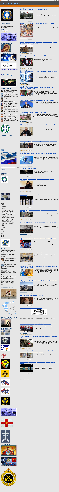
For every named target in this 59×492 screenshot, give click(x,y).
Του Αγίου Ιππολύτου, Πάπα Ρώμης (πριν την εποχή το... (8, 209)
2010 (2, 236)
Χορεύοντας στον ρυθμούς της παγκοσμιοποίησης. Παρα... (8, 220)
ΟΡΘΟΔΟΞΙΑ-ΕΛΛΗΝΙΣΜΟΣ (4, 263)
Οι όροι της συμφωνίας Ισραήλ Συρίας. (5, 254)
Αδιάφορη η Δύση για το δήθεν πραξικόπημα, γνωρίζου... (8, 210)
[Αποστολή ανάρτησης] (27, 53)
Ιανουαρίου (3, 227)
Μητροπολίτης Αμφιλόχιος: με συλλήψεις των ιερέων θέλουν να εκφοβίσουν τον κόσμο (10, 100)
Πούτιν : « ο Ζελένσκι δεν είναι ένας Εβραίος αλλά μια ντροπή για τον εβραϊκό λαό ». (38, 100)
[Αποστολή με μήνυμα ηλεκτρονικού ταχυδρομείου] (28, 21)
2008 (2, 237)
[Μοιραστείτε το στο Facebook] (31, 21)
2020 (2, 229)
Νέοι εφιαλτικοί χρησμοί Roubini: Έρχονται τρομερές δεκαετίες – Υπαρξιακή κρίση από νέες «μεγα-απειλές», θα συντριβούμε (11, 103)
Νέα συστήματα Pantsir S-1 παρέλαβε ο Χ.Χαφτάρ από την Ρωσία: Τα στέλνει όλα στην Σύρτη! (11, 96)
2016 (2, 232)
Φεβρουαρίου (3, 226)
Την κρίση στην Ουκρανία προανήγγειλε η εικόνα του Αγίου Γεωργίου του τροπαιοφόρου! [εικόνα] (10, 116)
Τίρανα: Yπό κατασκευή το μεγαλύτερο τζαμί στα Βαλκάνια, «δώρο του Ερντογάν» (10, 93)
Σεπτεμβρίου (3, 206)
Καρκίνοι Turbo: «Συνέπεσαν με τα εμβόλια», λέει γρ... (7, 211)
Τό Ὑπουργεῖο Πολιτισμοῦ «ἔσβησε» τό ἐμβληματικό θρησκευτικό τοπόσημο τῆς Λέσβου (10, 258)
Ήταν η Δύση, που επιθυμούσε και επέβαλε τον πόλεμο (31, 295)
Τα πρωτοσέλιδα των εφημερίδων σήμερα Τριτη (6, 250)
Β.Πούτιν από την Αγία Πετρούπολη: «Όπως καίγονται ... (8, 214)
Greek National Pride (4, 268)
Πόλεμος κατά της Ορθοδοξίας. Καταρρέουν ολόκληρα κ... (8, 216)
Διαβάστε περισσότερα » (23, 38)
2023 (2, 203)
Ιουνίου (3, 208)
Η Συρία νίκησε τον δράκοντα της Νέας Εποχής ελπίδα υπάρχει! (33, 9)
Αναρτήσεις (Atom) (26, 379)
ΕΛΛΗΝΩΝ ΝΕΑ (11, 3)
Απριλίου (3, 225)
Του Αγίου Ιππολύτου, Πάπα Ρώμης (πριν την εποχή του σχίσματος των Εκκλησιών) (38, 23)
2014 (2, 233)
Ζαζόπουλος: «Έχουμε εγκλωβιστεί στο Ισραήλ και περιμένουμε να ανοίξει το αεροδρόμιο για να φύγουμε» (8, 277)
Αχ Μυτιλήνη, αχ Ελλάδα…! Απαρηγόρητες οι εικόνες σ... (8, 223)
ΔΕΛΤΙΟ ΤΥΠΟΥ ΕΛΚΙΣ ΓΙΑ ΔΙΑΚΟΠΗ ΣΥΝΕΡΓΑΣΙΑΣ (31, 308)
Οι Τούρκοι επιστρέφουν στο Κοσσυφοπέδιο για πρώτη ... (8, 222)
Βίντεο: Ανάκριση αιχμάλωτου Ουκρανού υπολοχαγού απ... (8, 217)
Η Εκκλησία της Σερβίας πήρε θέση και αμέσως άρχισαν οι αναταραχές (35, 251)
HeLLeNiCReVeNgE (3, 280)
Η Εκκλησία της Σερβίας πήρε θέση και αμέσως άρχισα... (8, 219)
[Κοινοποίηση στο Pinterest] (31, 21)
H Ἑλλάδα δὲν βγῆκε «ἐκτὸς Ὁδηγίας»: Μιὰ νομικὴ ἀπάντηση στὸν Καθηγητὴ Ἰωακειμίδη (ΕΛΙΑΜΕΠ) (10, 264)
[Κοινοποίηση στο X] (30, 21)
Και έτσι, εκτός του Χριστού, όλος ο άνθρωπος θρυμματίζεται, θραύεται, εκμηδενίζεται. (10, 106)
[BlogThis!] (29, 21)
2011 (2, 235)
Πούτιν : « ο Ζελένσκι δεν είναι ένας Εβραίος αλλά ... (7, 212)
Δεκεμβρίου (3, 204)
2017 (2, 231)
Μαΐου (2, 224)
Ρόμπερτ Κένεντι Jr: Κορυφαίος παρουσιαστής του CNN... (8, 218)
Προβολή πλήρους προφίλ (4, 27)
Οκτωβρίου (3, 205)
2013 (2, 234)
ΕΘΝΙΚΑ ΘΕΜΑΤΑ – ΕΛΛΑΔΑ (5, 270)
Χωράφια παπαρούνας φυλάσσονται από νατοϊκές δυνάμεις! (33, 112)
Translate (6, 31)
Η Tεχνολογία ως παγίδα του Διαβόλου (28, 168)
